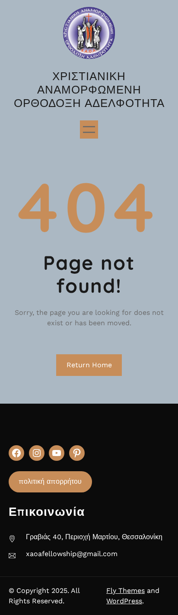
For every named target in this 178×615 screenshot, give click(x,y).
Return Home (89, 365)
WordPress (124, 601)
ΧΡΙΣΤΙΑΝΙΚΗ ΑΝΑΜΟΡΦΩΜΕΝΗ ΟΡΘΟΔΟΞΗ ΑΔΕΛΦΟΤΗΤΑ (89, 89)
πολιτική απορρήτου (50, 481)
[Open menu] (89, 129)
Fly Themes (125, 590)
